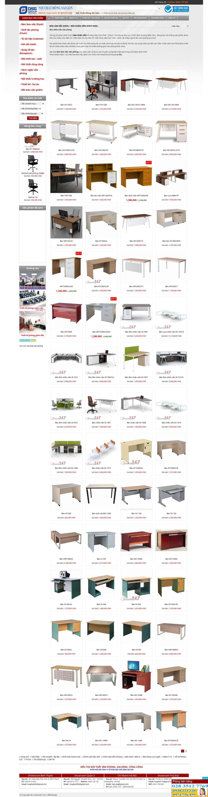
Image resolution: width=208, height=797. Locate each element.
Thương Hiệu (157, 18)
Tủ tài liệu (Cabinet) (32, 38)
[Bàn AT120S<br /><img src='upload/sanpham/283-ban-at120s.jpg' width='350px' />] (66, 494)
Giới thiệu (60, 18)
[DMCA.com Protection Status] (28, 340)
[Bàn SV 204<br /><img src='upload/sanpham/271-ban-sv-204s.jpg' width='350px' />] (101, 585)
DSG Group (52, 795)
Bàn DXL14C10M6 (171, 104)
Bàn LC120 (101, 559)
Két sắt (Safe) (28, 44)
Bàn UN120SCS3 (101, 150)
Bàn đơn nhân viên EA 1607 (136, 377)
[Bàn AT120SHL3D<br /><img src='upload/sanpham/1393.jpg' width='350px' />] (101, 267)
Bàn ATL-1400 (136, 740)
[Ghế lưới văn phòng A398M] (33, 162)
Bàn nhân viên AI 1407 (101, 422)
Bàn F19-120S (101, 104)
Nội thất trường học (32, 78)
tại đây (119, 54)
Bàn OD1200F (66, 332)
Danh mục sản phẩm (32, 18)
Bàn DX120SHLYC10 (171, 150)
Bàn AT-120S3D (171, 695)
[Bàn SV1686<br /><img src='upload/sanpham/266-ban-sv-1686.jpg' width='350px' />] (101, 631)
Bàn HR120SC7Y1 (136, 286)
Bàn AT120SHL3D (101, 286)
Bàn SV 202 (136, 604)
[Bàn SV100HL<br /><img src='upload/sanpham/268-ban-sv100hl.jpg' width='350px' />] (66, 631)
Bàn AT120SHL (101, 241)
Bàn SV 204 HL (66, 604)
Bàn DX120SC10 (136, 241)
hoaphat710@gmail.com (163, 781)
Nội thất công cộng (32, 64)
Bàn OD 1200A (171, 559)
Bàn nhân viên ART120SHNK (136, 195)
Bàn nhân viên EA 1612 (101, 468)
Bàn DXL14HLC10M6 (136, 104)
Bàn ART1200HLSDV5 (101, 332)
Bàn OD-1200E (136, 695)
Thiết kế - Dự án (30, 84)
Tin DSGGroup (140, 18)
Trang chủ (24, 756)
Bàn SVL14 (66, 740)
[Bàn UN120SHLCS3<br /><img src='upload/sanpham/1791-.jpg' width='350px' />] (66, 131)
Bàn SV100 (136, 649)
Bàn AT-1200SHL (136, 468)
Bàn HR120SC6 (66, 695)
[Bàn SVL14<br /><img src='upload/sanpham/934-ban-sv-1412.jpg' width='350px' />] (66, 721)
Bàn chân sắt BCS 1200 (101, 513)
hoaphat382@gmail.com (79, 784)
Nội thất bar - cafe (31, 58)
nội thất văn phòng (35, 346)
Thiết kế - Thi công (91, 18)
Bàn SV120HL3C (171, 604)
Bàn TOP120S (66, 195)
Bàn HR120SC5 (101, 695)
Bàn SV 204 (101, 604)
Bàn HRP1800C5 (66, 559)
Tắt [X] (205, 778)
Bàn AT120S (66, 513)
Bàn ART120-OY (66, 241)
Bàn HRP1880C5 (171, 649)
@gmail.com (42, 784)
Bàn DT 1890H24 (33, 149)
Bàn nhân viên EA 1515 (171, 422)
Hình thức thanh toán (71, 756)
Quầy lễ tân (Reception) (27, 51)
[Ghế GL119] (33, 186)
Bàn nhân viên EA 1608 (136, 422)
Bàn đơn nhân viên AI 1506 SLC (101, 377)
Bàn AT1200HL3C (171, 468)
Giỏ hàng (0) (160, 2)
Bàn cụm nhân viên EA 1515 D (171, 332)
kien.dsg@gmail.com (120, 784)
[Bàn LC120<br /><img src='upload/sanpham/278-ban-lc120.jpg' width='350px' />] (101, 540)
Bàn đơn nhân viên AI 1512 (66, 377)
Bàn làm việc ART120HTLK (101, 195)
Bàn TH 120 (171, 513)
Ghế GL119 (32, 197)
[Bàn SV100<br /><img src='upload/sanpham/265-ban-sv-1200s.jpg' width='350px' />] (136, 631)
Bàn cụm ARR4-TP (171, 195)
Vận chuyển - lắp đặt (50, 756)
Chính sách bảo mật (91, 756)
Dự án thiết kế (111, 18)
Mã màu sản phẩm (32, 89)
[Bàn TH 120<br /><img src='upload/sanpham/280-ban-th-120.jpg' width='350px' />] (171, 494)
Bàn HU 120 (136, 513)
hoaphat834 (32, 784)
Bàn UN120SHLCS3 (66, 150)
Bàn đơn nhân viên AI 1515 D (171, 377)
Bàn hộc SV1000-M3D (171, 241)
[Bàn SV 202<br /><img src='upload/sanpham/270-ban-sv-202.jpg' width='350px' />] (136, 585)
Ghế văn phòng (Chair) (29, 31)
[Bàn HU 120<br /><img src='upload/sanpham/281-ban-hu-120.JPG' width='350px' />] (136, 494)
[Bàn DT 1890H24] (33, 138)
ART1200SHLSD (66, 286)
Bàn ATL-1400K (101, 740)
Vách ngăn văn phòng (29, 71)
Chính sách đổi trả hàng (112, 756)
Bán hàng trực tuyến (151, 756)
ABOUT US (73, 18)
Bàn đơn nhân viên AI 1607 (136, 332)
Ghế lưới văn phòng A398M (32, 173)
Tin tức (125, 18)
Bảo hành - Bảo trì (132, 756)
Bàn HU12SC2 (66, 104)
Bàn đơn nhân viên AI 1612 (66, 422)
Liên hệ (171, 18)
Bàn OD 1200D (136, 559)
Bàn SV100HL (66, 649)
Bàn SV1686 (101, 649)
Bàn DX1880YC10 (136, 150)
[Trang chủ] (49, 18)
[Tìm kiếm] (159, 8)
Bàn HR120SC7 (171, 286)
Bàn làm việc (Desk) (32, 24)
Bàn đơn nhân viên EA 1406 (66, 468)
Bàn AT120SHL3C (171, 740)
